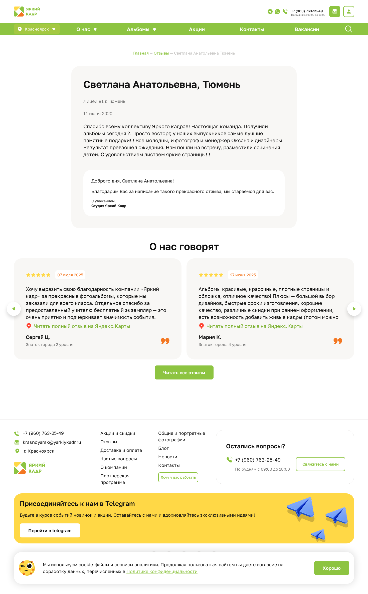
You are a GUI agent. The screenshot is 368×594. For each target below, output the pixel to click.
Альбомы (138, 29)
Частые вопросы (118, 458)
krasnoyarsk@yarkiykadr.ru (52, 442)
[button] (14, 309)
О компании (113, 467)
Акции (197, 29)
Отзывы (108, 441)
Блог (163, 448)
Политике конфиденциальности (162, 571)
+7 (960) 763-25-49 (307, 11)
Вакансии (307, 29)
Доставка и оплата (121, 450)
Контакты (252, 29)
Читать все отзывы (184, 372)
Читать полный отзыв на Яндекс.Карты (82, 326)
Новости (167, 456)
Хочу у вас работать (178, 477)
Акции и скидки (117, 433)
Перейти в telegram (50, 530)
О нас (83, 29)
